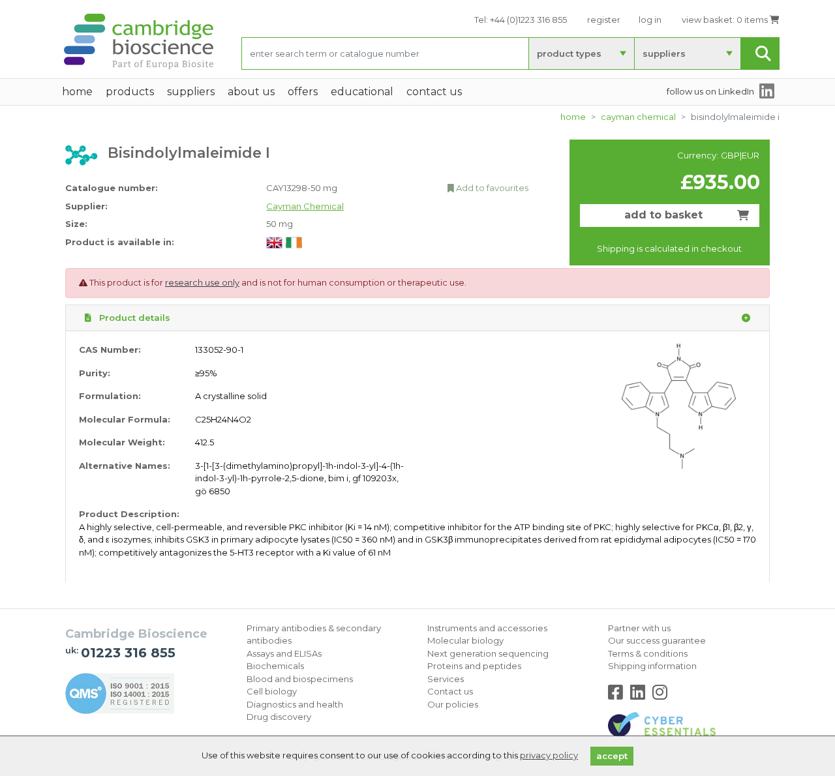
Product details (133, 317)
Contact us (450, 691)
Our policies (452, 704)
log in (650, 19)
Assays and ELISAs (284, 653)
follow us (710, 91)
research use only (202, 282)
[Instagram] (659, 695)
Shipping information (652, 666)
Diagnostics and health (295, 704)
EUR (750, 155)
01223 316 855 (128, 653)
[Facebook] (618, 695)
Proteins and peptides (474, 666)
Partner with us (639, 628)
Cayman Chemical (638, 117)
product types (569, 53)
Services (445, 679)
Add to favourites (491, 188)
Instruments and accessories (487, 628)
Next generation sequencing (488, 653)
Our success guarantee (657, 640)
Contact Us (434, 91)
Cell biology (272, 691)
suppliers (664, 53)
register (603, 19)
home (77, 91)
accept (612, 756)
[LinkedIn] (640, 695)
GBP (730, 155)
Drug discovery (279, 716)
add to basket (663, 215)
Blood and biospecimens (300, 679)
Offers (303, 91)
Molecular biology (465, 640)
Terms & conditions (648, 653)
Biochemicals (275, 666)
